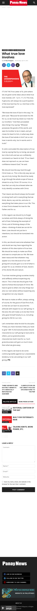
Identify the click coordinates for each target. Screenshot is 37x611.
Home (3, 7)
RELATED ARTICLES (9, 402)
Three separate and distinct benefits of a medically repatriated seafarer (10, 389)
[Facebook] (4, 65)
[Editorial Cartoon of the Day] (7, 410)
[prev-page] (3, 436)
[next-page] (6, 436)
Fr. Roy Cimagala (8, 60)
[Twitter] (8, 65)
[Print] (18, 65)
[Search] (34, 2)
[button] (3, 2)
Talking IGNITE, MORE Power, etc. (23, 428)
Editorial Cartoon (5, 412)
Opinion (9, 7)
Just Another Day (6, 431)
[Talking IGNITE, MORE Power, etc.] (7, 429)
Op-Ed (10, 50)
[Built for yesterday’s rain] (7, 419)
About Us (18, 603)
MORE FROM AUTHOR (26, 402)
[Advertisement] (18, 27)
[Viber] (13, 65)
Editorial (5, 422)
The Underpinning (19, 50)
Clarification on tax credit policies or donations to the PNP (27, 388)
